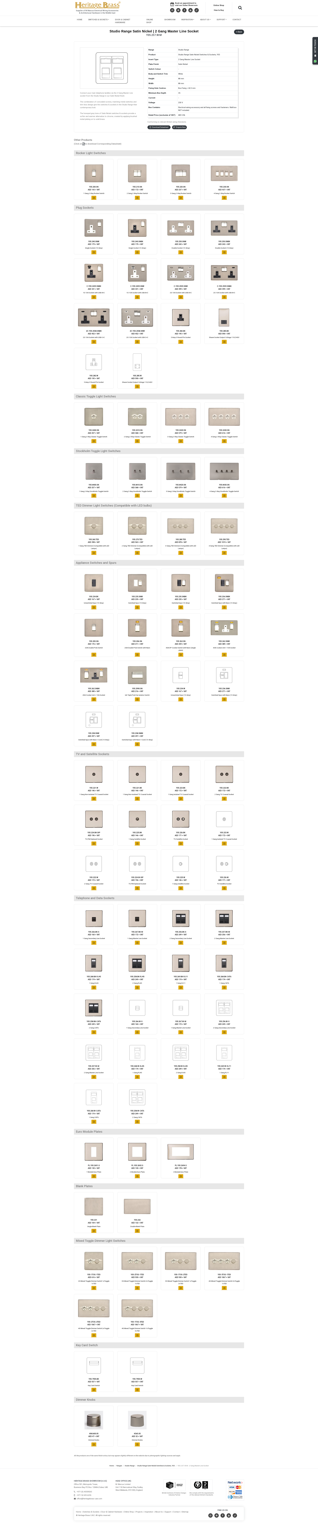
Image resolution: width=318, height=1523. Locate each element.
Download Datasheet (160, 127)
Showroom (169, 19)
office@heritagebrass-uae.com (89, 1499)
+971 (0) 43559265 (84, 1492)
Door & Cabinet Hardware (122, 21)
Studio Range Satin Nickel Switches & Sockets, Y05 (156, 1466)
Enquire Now (181, 127)
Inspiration (187, 19)
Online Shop (218, 5)
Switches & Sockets (98, 19)
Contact (237, 19)
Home (79, 19)
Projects (139, 1512)
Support (221, 19)
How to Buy (219, 10)
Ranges (119, 1466)
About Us (204, 19)
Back (240, 32)
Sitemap (185, 1512)
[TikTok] (196, 10)
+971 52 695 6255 (84, 1495)
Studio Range (130, 1466)
